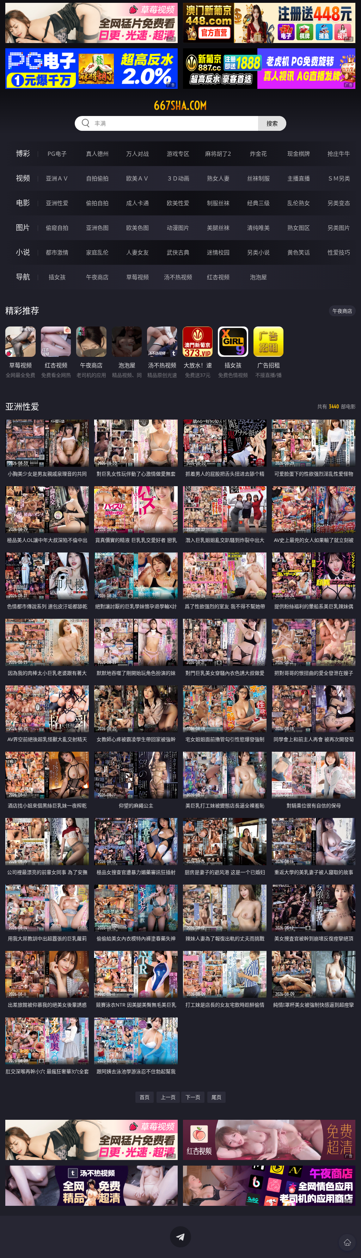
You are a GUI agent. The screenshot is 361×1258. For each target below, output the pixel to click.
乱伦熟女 (298, 203)
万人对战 (137, 154)
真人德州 (97, 154)
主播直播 (298, 178)
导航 (23, 277)
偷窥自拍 (57, 228)
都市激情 (57, 252)
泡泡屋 (258, 277)
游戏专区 (178, 154)
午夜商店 (97, 277)
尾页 (216, 1097)
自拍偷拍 (97, 178)
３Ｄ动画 (178, 178)
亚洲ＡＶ (57, 178)
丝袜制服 (258, 178)
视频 (23, 178)
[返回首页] (347, 1242)
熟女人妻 (218, 178)
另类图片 (339, 228)
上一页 (168, 1097)
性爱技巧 (339, 252)
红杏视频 (218, 277)
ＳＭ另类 (339, 178)
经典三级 (258, 203)
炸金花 (258, 154)
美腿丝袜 (218, 228)
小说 (23, 252)
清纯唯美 (258, 228)
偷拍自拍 (97, 203)
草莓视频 (137, 277)
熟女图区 (298, 228)
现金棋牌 (298, 154)
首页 (144, 1097)
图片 (23, 227)
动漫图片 (178, 228)
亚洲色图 (97, 228)
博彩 (23, 153)
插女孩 (57, 277)
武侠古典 (178, 252)
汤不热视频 (178, 277)
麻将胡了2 (218, 154)
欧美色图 (137, 228)
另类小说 (258, 252)
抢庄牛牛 (339, 154)
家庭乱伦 (97, 252)
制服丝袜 (218, 203)
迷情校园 (218, 252)
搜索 (272, 123)
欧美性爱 (178, 203)
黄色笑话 (298, 252)
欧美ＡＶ (137, 178)
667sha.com (180, 105)
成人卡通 (137, 203)
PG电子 (57, 154)
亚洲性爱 (57, 203)
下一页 (192, 1097)
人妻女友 (137, 252)
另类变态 (339, 203)
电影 (23, 203)
